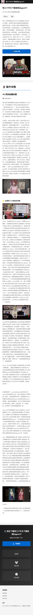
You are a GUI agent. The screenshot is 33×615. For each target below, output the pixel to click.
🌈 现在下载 (16, 51)
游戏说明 (4, 593)
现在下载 (4, 598)
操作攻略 (4, 595)
